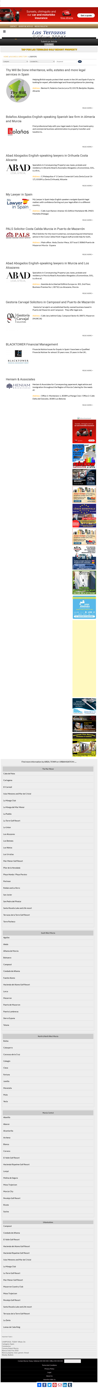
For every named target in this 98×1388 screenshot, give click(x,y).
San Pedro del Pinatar (12, 901)
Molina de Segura (10, 1178)
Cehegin (6, 1061)
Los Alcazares (9, 834)
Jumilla (6, 1081)
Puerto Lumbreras (11, 1011)
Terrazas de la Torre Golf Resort (16, 915)
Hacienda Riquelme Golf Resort (16, 1164)
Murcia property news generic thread (15, 1352)
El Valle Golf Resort (11, 1158)
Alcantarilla (8, 1131)
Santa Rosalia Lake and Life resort (17, 908)
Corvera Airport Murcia (10, 1348)
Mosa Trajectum (10, 1185)
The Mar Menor (48, 769)
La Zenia (6, 1320)
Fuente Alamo (9, 978)
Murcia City (8, 1191)
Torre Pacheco (9, 921)
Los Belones (8, 841)
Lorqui (6, 1171)
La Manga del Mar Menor (13, 807)
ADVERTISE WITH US (26, 26)
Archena (6, 1137)
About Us (49, 1376)
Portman (7, 881)
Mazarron (7, 998)
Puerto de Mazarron (11, 1005)
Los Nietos (7, 847)
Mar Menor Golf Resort (13, 861)
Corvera (6, 1151)
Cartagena (7, 780)
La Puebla (7, 814)
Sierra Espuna (9, 1018)
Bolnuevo (7, 957)
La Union (7, 827)
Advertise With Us (49, 1380)
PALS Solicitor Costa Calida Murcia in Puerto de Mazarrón (45, 229)
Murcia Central (48, 1113)
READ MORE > (87, 108)
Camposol (7, 964)
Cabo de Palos (9, 773)
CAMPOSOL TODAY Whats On (13, 1341)
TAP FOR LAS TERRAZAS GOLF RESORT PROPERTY (49, 49)
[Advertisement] (84, 658)
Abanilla (6, 1117)
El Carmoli (7, 787)
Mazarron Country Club (13, 1286)
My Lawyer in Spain (19, 194)
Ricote (6, 1205)
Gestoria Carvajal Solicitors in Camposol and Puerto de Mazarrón (50, 302)
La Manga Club (9, 800)
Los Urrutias (8, 854)
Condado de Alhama (11, 971)
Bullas (6, 1041)
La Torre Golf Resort (11, 820)
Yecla (5, 1101)
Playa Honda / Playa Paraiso (15, 874)
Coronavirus (6, 1345)
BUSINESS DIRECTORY (18, 56)
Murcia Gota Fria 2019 (10, 1350)
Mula (5, 1095)
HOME (6, 56)
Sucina (6, 1211)
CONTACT (13, 26)
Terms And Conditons (49, 1365)
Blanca (6, 1144)
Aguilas (6, 937)
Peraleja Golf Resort (11, 1198)
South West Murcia (48, 933)
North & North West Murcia (48, 1036)
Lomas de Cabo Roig (11, 1327)
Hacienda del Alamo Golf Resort (16, 984)
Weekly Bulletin (7, 1354)
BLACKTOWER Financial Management (32, 344)
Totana (6, 1025)
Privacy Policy (49, 1369)
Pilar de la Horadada (11, 868)
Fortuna (6, 1074)
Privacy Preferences (72, 1361)
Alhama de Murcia (11, 951)
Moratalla (7, 1088)
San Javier (7, 895)
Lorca (5, 991)
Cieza (5, 1068)
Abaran (6, 1124)
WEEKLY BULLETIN (41, 26)
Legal (49, 1372)
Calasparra (8, 1047)
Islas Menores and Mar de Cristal (17, 794)
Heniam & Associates (20, 379)
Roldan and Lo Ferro (11, 888)
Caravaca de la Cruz (11, 1054)
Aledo (5, 944)
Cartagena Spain (8, 1343)
